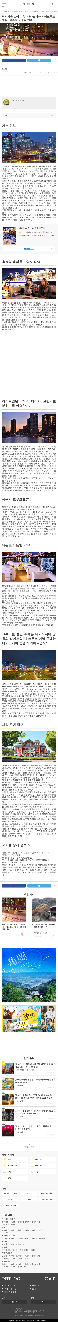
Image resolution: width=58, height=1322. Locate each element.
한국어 (15, 1302)
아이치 (18, 1244)
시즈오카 (10, 1244)
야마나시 (35, 1238)
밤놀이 (20, 1101)
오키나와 (22, 1267)
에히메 (20, 1258)
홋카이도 (5, 1222)
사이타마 (26, 1230)
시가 (3, 1250)
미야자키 (5, 1267)
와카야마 (34, 1250)
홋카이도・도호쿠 (8, 1219)
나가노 (42, 1238)
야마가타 (5, 1224)
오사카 (4, 69)
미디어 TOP (6, 11)
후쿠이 (27, 1238)
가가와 (13, 1258)
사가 (12, 1264)
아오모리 (14, 1222)
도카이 (4, 1241)
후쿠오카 (5, 1264)
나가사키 (19, 1264)
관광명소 (38, 933)
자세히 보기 (29, 248)
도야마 (11, 1238)
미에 (24, 1244)
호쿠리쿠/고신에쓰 (8, 1236)
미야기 (28, 1222)
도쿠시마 (5, 1258)
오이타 (35, 1264)
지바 (33, 1230)
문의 (34, 1289)
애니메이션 (30, 1070)
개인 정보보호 (10, 1292)
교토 (9, 1250)
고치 (26, 1258)
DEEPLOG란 (9, 1285)
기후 (3, 1244)
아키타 (35, 1222)
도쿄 (38, 1230)
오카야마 (19, 1256)
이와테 (21, 1222)
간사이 (4, 1247)
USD (43, 1302)
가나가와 (5, 1233)
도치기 (13, 1230)
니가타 (4, 1238)
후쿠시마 (14, 1224)
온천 (45, 933)
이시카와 (19, 1238)
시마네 (11, 1256)
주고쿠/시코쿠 (7, 1253)
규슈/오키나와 (7, 1261)
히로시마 (28, 1256)
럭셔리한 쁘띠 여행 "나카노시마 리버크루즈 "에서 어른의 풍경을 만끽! (14, 926)
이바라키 (5, 1230)
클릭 (40, 1315)
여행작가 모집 (10, 1289)
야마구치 (36, 1256)
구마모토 (28, 1264)
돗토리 (4, 1256)
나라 (26, 1250)
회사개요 (36, 1285)
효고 (21, 1250)
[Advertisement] (29, 90)
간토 (3, 1227)
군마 (19, 1230)
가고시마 (14, 1267)
